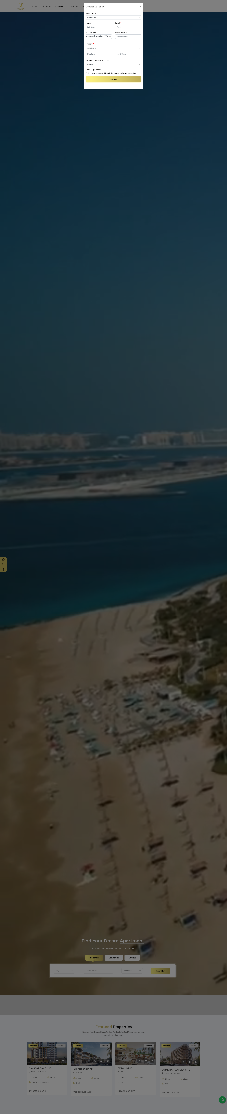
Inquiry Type (91, 13)
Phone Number (121, 32)
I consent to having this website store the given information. (112, 73)
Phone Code (91, 32)
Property (90, 44)
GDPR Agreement (93, 70)
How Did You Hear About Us (98, 60)
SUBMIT (113, 79)
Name (89, 23)
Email (118, 23)
